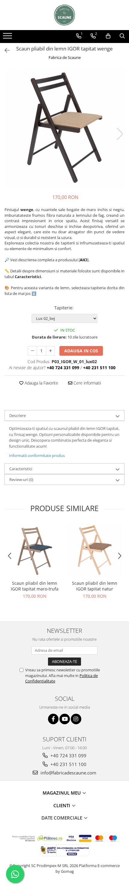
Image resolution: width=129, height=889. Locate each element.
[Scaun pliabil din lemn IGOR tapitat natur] (95, 550)
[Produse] (8, 37)
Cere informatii (86, 383)
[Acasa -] (64, 15)
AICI (83, 259)
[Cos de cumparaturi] (108, 36)
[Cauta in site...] (122, 36)
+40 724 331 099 (67, 756)
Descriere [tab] (17, 415)
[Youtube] (64, 719)
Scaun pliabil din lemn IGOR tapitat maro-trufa (34, 586)
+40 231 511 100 (67, 764)
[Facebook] (53, 719)
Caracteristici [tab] (20, 468)
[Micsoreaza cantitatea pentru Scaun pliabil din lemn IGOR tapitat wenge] (32, 351)
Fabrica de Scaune (65, 57)
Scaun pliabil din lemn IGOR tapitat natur (94, 586)
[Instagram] (76, 719)
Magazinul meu (62, 793)
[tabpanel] (64, 128)
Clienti (62, 805)
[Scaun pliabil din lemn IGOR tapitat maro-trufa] (35, 550)
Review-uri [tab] (21, 479)
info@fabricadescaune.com (67, 773)
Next (119, 134)
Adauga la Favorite (40, 383)
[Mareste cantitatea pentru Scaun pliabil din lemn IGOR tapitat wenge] (50, 351)
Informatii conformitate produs (37, 455)
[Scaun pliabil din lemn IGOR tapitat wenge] (64, 128)
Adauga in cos (81, 351)
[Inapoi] (4, 50)
